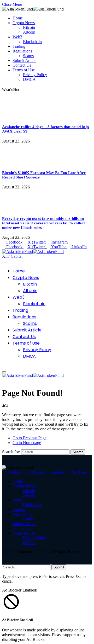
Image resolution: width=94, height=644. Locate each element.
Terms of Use (24, 70)
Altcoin (29, 32)
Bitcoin (29, 27)
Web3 (17, 37)
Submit (59, 567)
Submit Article (24, 60)
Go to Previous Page (29, 438)
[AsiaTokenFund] (33, 251)
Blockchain (32, 41)
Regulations (22, 51)
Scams (28, 56)
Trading (19, 46)
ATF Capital (12, 256)
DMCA (29, 79)
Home (18, 18)
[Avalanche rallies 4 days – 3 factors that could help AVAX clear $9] (17, 117)
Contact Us (22, 65)
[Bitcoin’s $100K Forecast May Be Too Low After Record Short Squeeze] (17, 163)
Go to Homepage (27, 442)
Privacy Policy (35, 74)
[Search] (3, 366)
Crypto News (24, 22)
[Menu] (4, 262)
